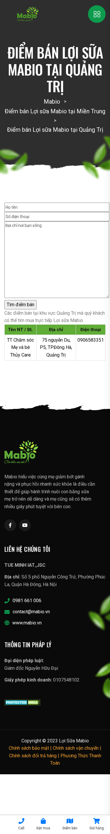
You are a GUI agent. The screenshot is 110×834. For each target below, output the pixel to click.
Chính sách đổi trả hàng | (34, 755)
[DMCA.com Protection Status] (22, 702)
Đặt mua (43, 828)
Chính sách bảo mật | (31, 748)
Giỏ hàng (96, 828)
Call (21, 828)
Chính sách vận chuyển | (77, 748)
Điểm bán (69, 828)
